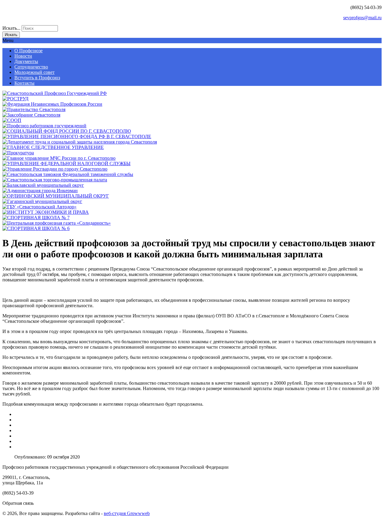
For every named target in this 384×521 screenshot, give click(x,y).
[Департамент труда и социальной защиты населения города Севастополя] (79, 141)
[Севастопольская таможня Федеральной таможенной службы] (67, 174)
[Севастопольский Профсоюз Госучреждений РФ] (54, 93)
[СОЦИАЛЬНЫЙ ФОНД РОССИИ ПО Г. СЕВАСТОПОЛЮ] (66, 131)
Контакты (24, 83)
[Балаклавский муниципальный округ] (43, 185)
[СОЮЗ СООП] (11, 120)
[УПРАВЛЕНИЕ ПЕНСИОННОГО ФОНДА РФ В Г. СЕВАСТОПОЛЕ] (76, 136)
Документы (26, 61)
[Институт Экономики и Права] (45, 212)
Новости (23, 56)
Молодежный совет (34, 72)
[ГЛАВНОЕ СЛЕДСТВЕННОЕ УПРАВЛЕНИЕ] (53, 147)
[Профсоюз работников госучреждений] (44, 125)
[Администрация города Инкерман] (40, 190)
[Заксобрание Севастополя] (31, 114)
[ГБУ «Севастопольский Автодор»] (39, 206)
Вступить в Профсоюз (37, 77)
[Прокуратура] (18, 152)
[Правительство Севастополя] (33, 109)
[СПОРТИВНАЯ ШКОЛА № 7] (36, 217)
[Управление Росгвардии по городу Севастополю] (54, 168)
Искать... (11, 28)
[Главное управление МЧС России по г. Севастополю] (59, 158)
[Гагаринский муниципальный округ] (42, 201)
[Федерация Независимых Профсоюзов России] (52, 104)
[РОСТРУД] (15, 98)
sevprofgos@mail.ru (362, 17)
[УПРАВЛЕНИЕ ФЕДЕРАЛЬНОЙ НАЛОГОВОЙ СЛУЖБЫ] (66, 163)
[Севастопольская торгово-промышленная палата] (54, 179)
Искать (11, 34)
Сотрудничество (31, 66)
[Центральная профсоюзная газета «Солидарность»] (56, 223)
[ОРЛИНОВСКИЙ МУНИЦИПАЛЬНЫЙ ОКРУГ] (55, 195)
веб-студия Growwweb (127, 513)
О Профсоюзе (28, 50)
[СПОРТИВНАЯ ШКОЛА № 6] (36, 228)
